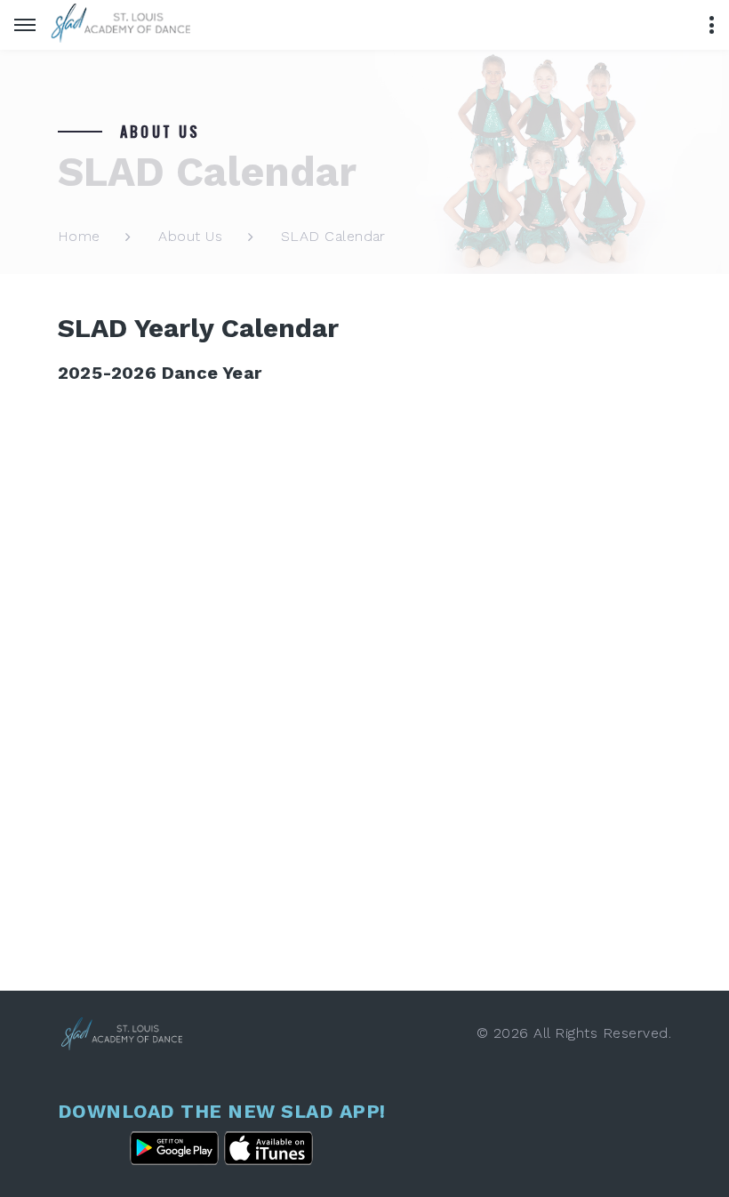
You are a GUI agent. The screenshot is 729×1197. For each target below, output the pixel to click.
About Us (190, 236)
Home (79, 236)
